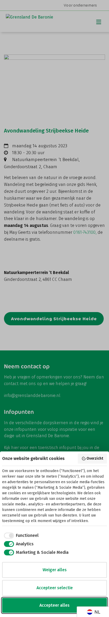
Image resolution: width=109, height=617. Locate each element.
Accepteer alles (54, 605)
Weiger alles (55, 569)
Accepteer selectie (55, 587)
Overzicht (95, 458)
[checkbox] (20, 535)
